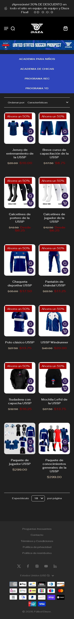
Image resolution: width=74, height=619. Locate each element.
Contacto (37, 534)
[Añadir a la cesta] (30, 139)
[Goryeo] (18, 566)
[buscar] (12, 28)
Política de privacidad (37, 546)
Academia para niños (37, 59)
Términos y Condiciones (37, 540)
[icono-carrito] (65, 28)
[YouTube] (46, 566)
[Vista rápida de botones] (30, 131)
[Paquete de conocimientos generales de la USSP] (54, 438)
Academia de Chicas (37, 69)
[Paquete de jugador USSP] (19, 438)
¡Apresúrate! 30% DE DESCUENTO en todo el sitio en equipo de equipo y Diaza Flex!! (39, 8)
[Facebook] (27, 566)
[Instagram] (37, 566)
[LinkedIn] (55, 566)
